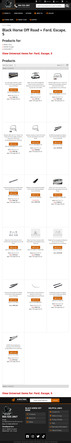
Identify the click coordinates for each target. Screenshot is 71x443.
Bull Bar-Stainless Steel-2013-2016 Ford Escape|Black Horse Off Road (35, 136)
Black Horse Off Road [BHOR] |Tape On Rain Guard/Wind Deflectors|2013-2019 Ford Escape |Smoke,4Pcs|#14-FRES (35, 85)
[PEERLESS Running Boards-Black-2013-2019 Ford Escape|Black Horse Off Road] (35, 180)
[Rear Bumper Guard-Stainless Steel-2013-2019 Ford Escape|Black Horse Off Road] (35, 285)
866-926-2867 (9, 416)
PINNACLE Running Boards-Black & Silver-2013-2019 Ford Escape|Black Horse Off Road (57, 241)
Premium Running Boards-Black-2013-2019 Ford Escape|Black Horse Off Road (13, 294)
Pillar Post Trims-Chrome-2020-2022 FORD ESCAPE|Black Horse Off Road (35, 241)
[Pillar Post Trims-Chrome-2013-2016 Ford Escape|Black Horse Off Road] (57, 180)
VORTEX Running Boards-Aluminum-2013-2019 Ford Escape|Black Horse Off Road (13, 346)
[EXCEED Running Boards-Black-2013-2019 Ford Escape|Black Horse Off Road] (57, 128)
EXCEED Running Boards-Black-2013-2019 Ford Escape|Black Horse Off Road (57, 136)
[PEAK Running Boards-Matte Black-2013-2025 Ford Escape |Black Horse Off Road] (13, 180)
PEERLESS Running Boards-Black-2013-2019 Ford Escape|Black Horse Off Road (35, 189)
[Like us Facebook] (27, 436)
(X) (3, 45)
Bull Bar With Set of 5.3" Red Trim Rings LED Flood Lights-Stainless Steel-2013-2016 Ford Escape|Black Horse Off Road (58, 85)
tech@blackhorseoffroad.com (12, 422)
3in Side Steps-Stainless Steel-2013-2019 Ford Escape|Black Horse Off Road (13, 84)
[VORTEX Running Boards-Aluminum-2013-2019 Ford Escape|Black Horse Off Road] (13, 338)
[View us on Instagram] (33, 436)
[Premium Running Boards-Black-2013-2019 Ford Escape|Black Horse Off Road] (13, 285)
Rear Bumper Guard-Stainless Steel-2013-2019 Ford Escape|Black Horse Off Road (35, 294)
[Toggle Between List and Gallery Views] (66, 65)
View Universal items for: (27, 53)
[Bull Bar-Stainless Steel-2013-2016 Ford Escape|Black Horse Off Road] (35, 128)
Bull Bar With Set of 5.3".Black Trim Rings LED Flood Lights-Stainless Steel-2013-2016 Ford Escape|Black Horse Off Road (13, 137)
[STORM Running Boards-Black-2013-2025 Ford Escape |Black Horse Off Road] (57, 285)
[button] (53, 6)
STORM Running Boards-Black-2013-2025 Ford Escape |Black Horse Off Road (57, 294)
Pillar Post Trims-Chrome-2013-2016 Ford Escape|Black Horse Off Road (57, 189)
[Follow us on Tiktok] (43, 436)
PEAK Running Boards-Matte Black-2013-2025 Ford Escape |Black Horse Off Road (13, 189)
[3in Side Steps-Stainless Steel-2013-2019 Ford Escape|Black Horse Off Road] (13, 75)
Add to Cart (13, 90)
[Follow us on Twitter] (38, 436)
